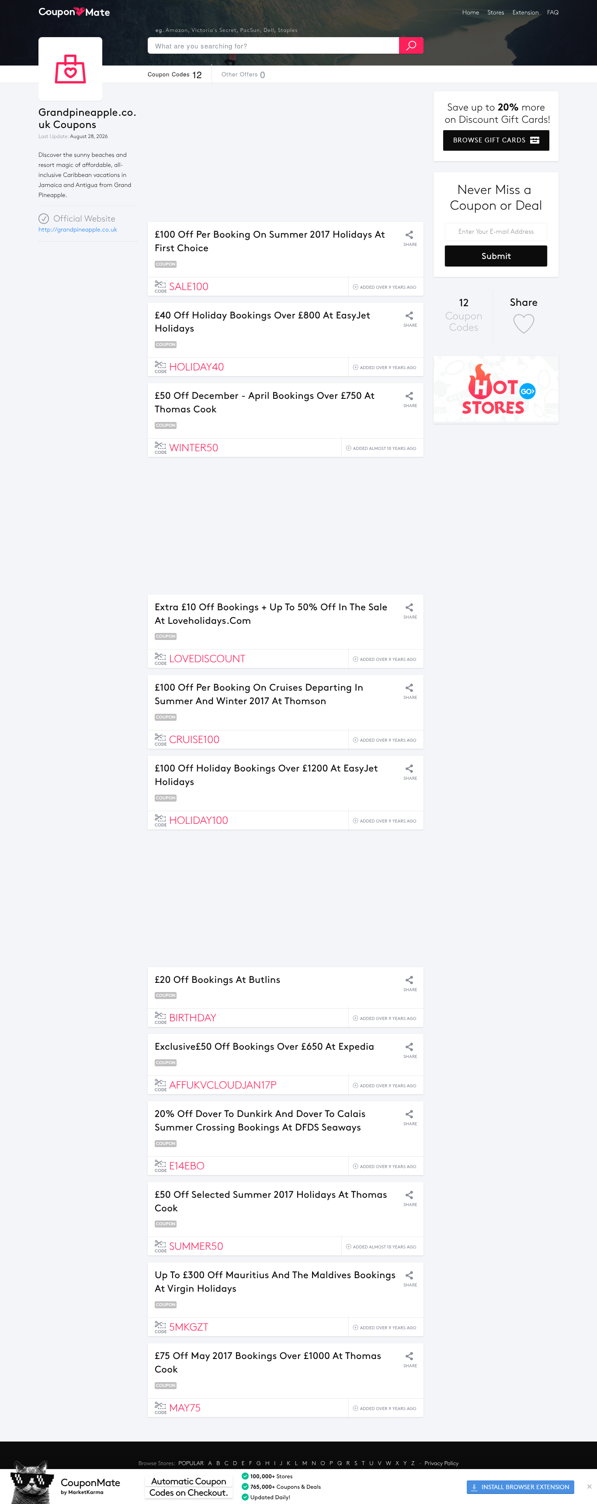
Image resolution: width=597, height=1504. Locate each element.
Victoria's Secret (213, 31)
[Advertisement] (285, 152)
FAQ (553, 12)
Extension (526, 12)
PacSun (250, 31)
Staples (288, 31)
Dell (269, 31)
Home (470, 12)
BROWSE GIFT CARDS (490, 140)
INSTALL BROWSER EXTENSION (524, 1487)
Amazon (177, 31)
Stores (496, 12)
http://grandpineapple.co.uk (77, 229)
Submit (496, 256)
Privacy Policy (442, 1463)
